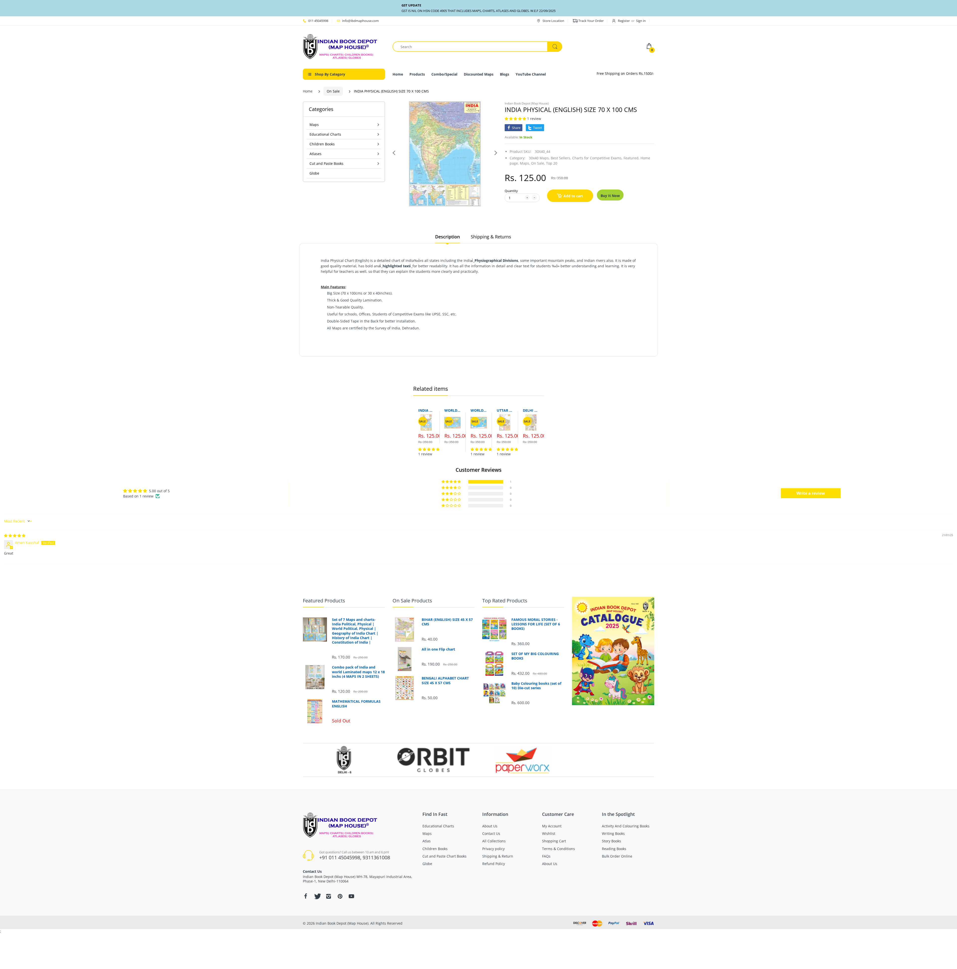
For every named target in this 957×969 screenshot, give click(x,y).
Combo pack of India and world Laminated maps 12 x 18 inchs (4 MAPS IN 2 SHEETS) (358, 671)
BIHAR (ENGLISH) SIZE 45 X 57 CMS (447, 621)
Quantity (511, 191)
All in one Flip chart (438, 649)
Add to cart (573, 196)
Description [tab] (447, 237)
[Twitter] (317, 896)
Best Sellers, (561, 158)
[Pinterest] (340, 896)
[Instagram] (328, 896)
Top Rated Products (504, 600)
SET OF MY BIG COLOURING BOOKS (535, 656)
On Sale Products (412, 600)
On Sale (333, 91)
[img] (14, 535)
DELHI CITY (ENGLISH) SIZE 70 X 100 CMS (531, 410)
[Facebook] (305, 896)
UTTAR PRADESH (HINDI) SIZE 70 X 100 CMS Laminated (505, 410)
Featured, (631, 158)
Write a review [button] (811, 493)
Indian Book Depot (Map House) (527, 103)
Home (308, 91)
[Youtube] (351, 896)
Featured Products (324, 600)
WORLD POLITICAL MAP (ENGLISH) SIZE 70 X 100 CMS (452, 410)
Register (624, 20)
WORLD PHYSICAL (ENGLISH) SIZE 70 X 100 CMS (479, 410)
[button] (516, 118)
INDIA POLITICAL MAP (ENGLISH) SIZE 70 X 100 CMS (426, 410)
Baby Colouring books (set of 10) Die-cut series (536, 685)
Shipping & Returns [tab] (491, 237)
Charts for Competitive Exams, (597, 158)
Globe (314, 173)
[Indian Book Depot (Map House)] (340, 46)
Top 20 (551, 163)
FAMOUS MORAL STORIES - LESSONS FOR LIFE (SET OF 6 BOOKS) (535, 624)
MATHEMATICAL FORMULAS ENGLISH (356, 703)
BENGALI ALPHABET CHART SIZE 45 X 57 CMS (445, 680)
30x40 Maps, (539, 158)
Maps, (525, 163)
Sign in (641, 20)
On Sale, (538, 163)
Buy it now (610, 195)
